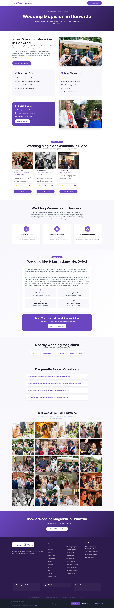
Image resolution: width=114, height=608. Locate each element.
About (50, 3)
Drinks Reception (71, 567)
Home (39, 3)
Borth (80, 353)
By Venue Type (79, 585)
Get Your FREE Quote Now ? (57, 529)
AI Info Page (51, 556)
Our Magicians (58, 3)
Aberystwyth (47, 353)
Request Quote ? (22, 121)
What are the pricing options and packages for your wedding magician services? (55, 383)
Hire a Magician (71, 550)
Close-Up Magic (71, 553)
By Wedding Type (49, 585)
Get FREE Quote (94, 3)
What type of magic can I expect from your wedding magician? (49, 390)
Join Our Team (52, 576)
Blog (49, 571)
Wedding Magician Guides (21, 585)
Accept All (75, 603)
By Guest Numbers (19, 589)
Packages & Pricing (72, 565)
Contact (82, 3)
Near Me (53, 11)
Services (44, 3)
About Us (50, 553)
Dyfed (59, 11)
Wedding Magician (72, 547)
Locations (70, 3)
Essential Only (86, 603)
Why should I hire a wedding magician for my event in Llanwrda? (49, 376)
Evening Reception (72, 573)
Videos (65, 3)
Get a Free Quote (92, 552)
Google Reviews (92, 555)
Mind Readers (70, 562)
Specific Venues (79, 589)
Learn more (33, 605)
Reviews (76, 3)
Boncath (71, 353)
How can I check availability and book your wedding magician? (49, 397)
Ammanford (60, 353)
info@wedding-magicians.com (91, 548)
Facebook (90, 558)
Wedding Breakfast (72, 571)
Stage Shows (70, 559)
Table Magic (70, 556)
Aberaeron (35, 353)
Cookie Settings (98, 603)
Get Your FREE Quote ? (22, 63)
